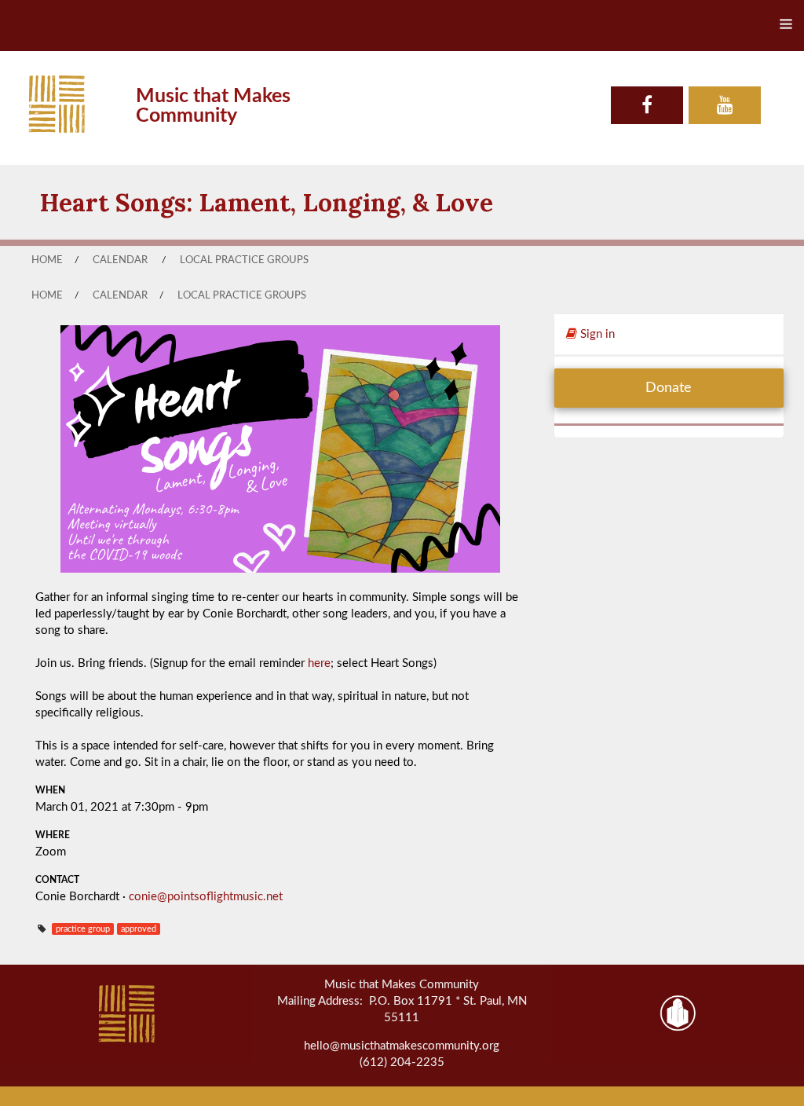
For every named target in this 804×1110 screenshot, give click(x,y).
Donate (668, 388)
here (319, 663)
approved (138, 929)
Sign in (596, 334)
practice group (83, 929)
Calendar (120, 260)
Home (47, 260)
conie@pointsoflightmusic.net (206, 897)
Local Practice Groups (244, 260)
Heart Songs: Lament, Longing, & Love (266, 202)
